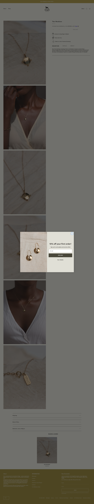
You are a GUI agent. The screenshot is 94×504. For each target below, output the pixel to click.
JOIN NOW (60, 255)
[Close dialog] (72, 233)
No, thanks (60, 260)
